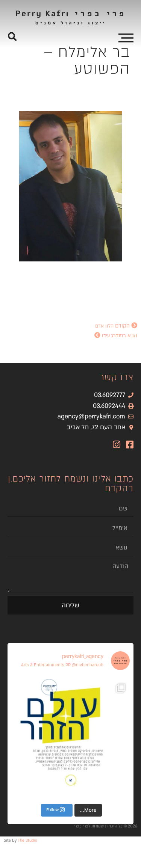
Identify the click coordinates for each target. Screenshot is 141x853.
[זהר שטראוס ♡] (70, 738)
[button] (12, 36)
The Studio (27, 840)
